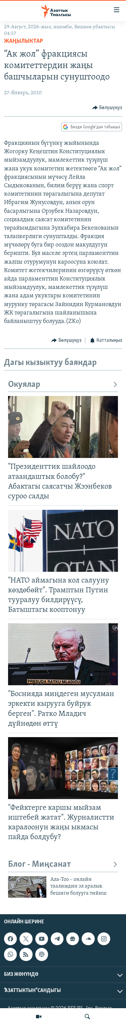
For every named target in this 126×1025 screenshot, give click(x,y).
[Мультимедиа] (39, 1016)
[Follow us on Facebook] (10, 939)
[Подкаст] (41, 954)
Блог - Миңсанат (39, 864)
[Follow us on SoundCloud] (88, 939)
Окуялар (24, 384)
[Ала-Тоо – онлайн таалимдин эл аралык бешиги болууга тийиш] (27, 887)
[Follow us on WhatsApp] (10, 954)
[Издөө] (87, 1016)
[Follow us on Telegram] (57, 939)
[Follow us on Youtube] (41, 939)
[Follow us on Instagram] (103, 939)
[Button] (107, 107)
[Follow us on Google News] (72, 939)
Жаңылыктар (23, 41)
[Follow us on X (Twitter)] (25, 939)
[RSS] (25, 954)
